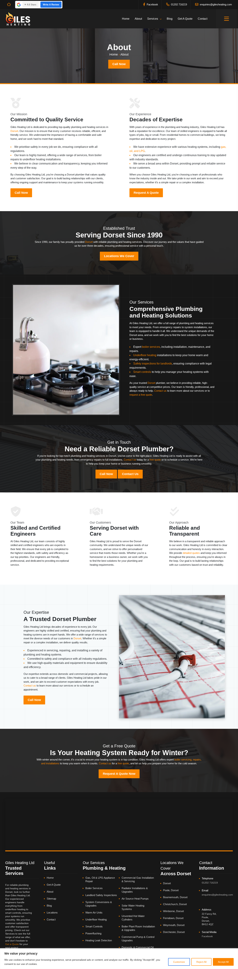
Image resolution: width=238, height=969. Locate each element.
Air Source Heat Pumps (135, 898)
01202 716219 (178, 4)
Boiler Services (94, 888)
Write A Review (51, 4)
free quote (155, 459)
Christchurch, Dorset (175, 904)
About (138, 18)
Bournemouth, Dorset (175, 897)
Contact (202, 18)
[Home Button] (8, 4)
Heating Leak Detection (98, 940)
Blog (169, 18)
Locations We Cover (119, 256)
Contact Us (130, 474)
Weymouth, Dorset (174, 925)
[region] (119, 958)
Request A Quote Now (119, 773)
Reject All (201, 961)
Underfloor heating (144, 355)
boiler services (151, 346)
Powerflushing (93, 933)
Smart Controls (94, 926)
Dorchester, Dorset (174, 932)
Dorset (14, 131)
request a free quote (140, 394)
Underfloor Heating (96, 919)
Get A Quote (185, 18)
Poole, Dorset (171, 890)
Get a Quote (12, 944)
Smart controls (142, 371)
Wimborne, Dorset (173, 911)
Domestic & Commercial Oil (137, 947)
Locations (52, 912)
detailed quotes (191, 552)
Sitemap (51, 898)
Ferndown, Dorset (173, 918)
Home (125, 18)
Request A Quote (146, 192)
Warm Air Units (93, 912)
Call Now (119, 64)
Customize (179, 961)
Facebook (152, 4)
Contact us (160, 390)
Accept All (223, 961)
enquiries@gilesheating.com (215, 4)
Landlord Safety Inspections (101, 895)
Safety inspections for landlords (152, 363)
